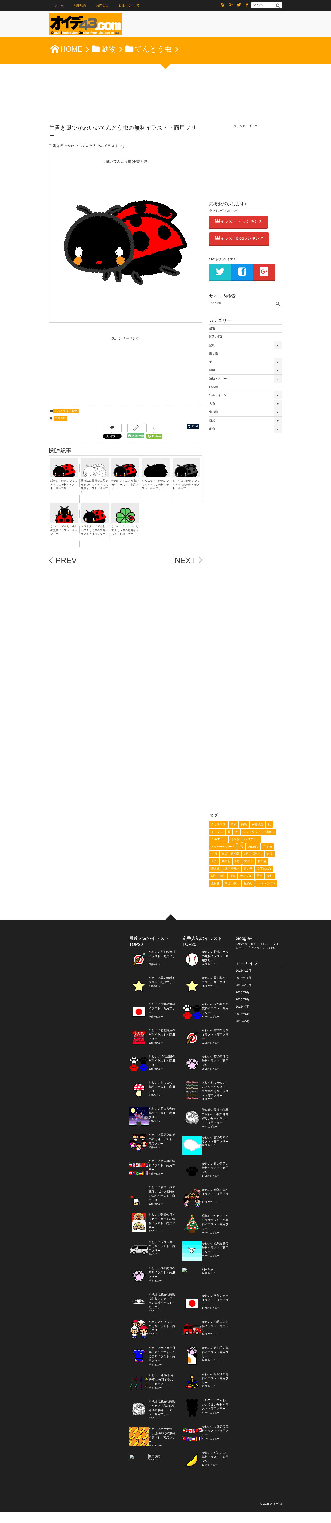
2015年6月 (243, 1014)
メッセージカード (223, 846)
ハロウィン (251, 839)
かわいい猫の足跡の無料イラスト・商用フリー (215, 1168)
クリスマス (218, 824)
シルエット (218, 839)
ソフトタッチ (252, 832)
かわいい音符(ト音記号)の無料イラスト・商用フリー (161, 1380)
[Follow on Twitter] (239, 5)
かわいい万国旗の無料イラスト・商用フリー (162, 1165)
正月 (214, 861)
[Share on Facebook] (247, 5)
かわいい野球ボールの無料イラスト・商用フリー (215, 956)
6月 (213, 876)
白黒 (244, 824)
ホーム (59, 5)
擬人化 (215, 868)
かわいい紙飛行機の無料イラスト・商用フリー (215, 1248)
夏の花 (225, 861)
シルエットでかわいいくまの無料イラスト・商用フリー (215, 1405)
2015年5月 (243, 1021)
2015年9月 (243, 992)
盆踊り (248, 883)
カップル (246, 876)
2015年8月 (243, 999)
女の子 (248, 861)
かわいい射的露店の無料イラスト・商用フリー (162, 1034)
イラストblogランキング (242, 238)
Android (253, 846)
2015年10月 (243, 985)
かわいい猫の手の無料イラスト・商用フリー (215, 1352)
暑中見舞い (231, 868)
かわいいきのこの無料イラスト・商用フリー (162, 1087)
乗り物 (213, 353)
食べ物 (213, 412)
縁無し (269, 832)
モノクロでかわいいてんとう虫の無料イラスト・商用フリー (186, 484)
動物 (74, 411)
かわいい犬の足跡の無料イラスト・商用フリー (162, 1061)
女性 (270, 876)
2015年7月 (243, 1006)
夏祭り (257, 854)
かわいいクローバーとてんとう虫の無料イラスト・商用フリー (125, 530)
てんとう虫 (61, 411)
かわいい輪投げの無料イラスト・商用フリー (215, 1378)
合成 (270, 854)
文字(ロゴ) (264, 868)
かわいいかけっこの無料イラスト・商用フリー (162, 1326)
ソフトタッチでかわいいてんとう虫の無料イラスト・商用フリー (94, 530)
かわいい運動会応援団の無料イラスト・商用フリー (162, 1139)
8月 (237, 861)
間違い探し (216, 336)
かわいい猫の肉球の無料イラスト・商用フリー (162, 1273)
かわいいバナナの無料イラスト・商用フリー (215, 1457)
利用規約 (80, 5)
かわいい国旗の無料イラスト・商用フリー (162, 1008)
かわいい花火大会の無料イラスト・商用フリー (162, 1113)
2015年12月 (243, 970)
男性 (259, 876)
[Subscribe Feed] (222, 5)
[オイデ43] (85, 25)
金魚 (232, 876)
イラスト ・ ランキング (241, 221)
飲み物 (213, 387)
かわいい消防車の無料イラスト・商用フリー (215, 1326)
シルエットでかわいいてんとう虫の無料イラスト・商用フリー (155, 484)
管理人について (129, 5)
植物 (212, 370)
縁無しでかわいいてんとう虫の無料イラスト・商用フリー (64, 484)
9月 (222, 876)
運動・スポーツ (219, 378)
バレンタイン (266, 883)
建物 (212, 328)
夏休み (215, 883)
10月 (214, 854)
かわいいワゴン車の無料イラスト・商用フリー (162, 1246)
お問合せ (102, 5)
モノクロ (217, 832)
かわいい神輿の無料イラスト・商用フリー (215, 1194)
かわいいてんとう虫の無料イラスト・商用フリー (125, 484)
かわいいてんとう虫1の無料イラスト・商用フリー (63, 530)
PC (241, 846)
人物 (212, 403)
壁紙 (212, 345)
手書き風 (60, 418)
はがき (235, 839)
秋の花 (262, 861)
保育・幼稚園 (230, 854)
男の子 (248, 868)
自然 (212, 420)
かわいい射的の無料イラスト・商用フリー (162, 956)
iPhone (267, 846)
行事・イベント (219, 395)
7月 (246, 854)
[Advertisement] (85, 372)
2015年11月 (243, 978)
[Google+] (231, 5)
